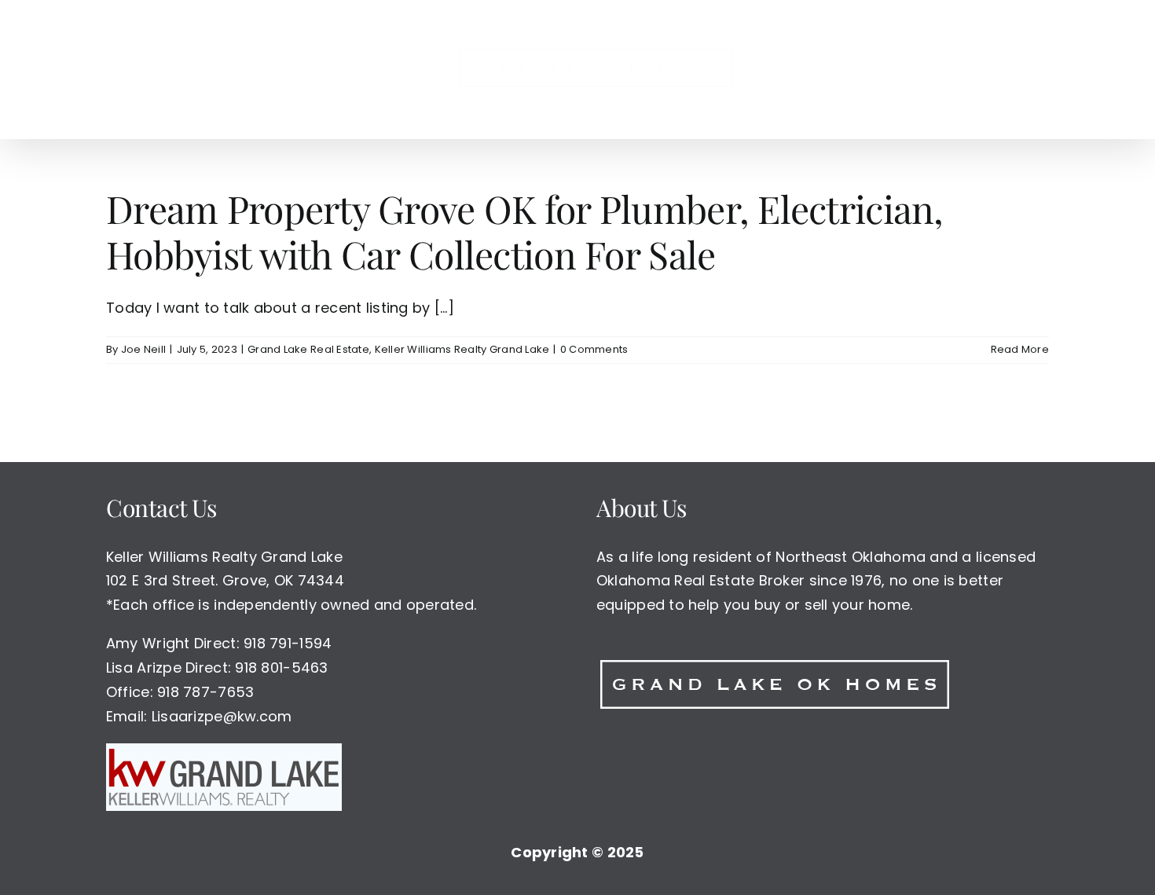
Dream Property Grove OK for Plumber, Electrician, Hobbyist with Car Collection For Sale (525, 231)
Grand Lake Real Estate (308, 349)
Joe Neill (143, 349)
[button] (880, 69)
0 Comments (594, 349)
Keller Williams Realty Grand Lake (462, 349)
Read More (1020, 349)
